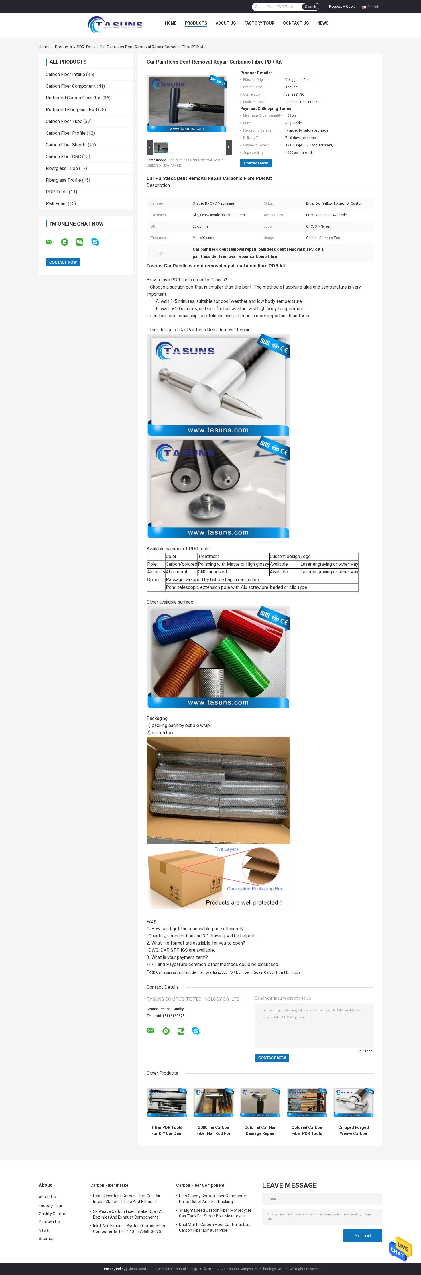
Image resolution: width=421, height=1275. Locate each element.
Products (196, 23)
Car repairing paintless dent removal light (188, 972)
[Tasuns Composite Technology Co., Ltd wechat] (83, 242)
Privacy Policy (114, 1269)
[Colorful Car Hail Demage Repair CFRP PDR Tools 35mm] (260, 1102)
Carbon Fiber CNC (63, 156)
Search (310, 7)
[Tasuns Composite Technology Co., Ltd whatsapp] (68, 242)
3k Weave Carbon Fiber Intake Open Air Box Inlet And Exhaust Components (128, 1214)
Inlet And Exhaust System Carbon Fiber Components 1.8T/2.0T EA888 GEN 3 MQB (129, 1229)
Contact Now (256, 163)
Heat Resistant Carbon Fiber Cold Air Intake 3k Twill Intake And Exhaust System (127, 1200)
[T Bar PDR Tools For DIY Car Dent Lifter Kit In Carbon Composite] (167, 1102)
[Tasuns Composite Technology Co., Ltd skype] (98, 242)
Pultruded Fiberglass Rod (71, 109)
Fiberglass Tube (62, 168)
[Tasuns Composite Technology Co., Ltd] (115, 24)
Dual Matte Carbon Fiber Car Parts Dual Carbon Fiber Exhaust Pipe (215, 1227)
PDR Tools (86, 47)
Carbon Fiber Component (71, 86)
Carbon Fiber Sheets (66, 145)
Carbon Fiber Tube (64, 121)
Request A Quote (342, 7)
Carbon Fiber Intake (65, 74)
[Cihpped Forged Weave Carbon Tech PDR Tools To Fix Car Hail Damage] (353, 1102)
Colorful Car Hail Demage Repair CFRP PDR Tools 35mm (260, 1130)
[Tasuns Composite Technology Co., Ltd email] (53, 242)
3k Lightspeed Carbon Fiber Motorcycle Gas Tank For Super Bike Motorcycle (215, 1213)
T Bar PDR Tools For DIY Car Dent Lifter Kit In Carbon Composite (167, 1130)
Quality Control (52, 1213)
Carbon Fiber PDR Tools (282, 972)
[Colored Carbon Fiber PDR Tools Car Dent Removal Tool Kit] (307, 1102)
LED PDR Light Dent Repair (242, 972)
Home (170, 23)
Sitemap (47, 1238)
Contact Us (296, 23)
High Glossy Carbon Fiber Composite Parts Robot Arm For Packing (212, 1199)
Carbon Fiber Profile (66, 133)
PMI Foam (56, 203)
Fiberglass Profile (63, 180)
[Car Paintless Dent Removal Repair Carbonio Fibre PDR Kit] (187, 104)
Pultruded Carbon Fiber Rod (73, 98)
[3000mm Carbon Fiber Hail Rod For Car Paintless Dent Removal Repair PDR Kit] (213, 1102)
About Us (226, 23)
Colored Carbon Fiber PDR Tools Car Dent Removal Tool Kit (307, 1130)
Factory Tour (259, 23)
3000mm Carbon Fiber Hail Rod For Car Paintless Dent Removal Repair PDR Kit (213, 1130)
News (322, 23)
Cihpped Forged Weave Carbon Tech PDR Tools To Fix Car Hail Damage (353, 1130)
